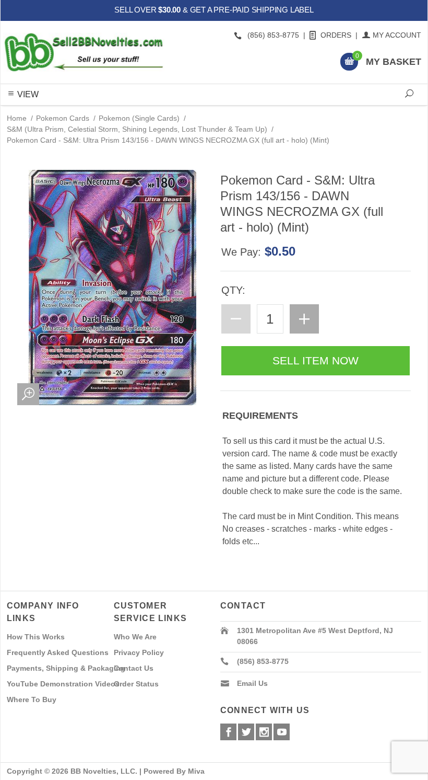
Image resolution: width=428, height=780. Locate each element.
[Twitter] (246, 732)
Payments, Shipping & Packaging (66, 668)
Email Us (252, 683)
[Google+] (264, 732)
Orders (335, 35)
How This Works (36, 637)
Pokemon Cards (62, 118)
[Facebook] (228, 732)
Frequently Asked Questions (58, 652)
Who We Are (135, 637)
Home (17, 118)
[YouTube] (282, 732)
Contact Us (133, 668)
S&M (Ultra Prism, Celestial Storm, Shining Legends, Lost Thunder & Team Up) (137, 129)
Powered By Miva (174, 771)
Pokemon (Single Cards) (139, 118)
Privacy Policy (139, 652)
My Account (397, 35)
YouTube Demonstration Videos (63, 684)
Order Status (136, 684)
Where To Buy (31, 699)
